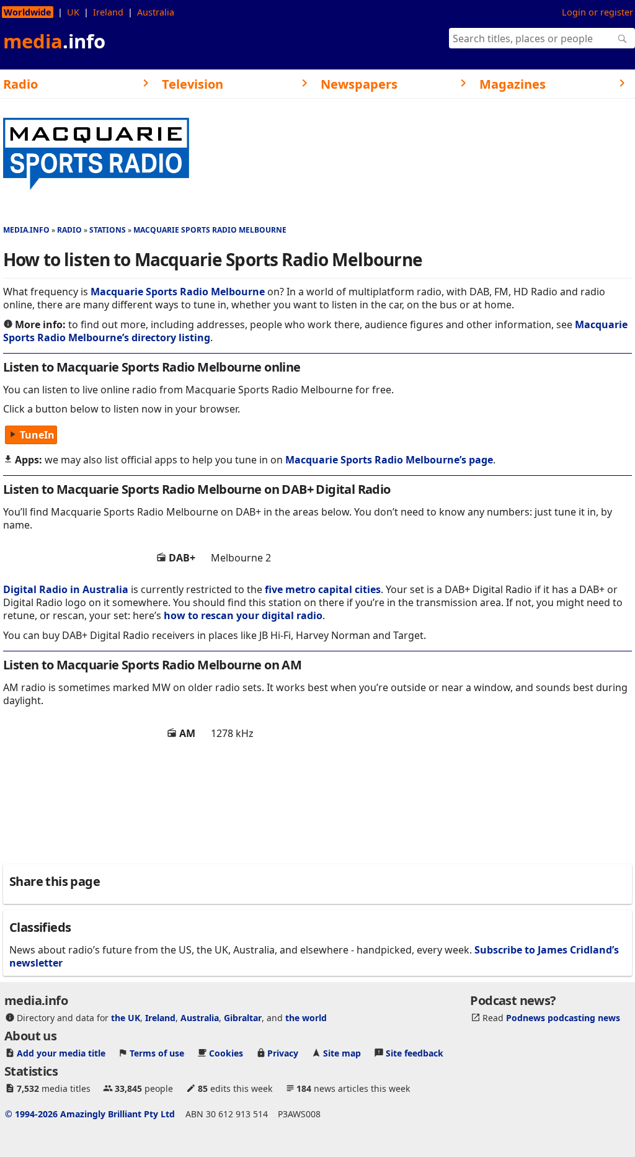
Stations (107, 230)
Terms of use (157, 1053)
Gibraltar (243, 1018)
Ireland (108, 12)
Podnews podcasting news (563, 1018)
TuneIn (37, 435)
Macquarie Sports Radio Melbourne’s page (389, 460)
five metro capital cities (323, 589)
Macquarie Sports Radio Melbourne (209, 230)
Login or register (597, 12)
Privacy (282, 1053)
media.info (26, 230)
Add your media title (61, 1053)
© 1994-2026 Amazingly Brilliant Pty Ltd (90, 1114)
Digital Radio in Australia (65, 589)
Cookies (226, 1053)
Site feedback (414, 1053)
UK (73, 12)
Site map (342, 1053)
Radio (69, 230)
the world (306, 1018)
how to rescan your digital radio (243, 615)
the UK (125, 1018)
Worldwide (27, 12)
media (54, 41)
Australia (155, 12)
